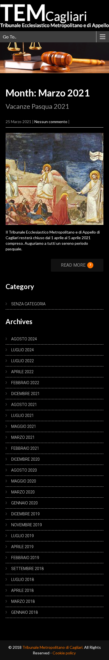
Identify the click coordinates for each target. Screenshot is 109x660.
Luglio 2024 (22, 350)
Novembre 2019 (26, 525)
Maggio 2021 (23, 426)
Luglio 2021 (22, 415)
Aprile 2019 (22, 546)
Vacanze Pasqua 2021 (37, 106)
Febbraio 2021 (25, 448)
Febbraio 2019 (25, 557)
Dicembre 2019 (25, 514)
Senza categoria (28, 304)
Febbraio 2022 (25, 382)
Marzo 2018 (23, 601)
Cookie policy (64, 652)
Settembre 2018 (27, 568)
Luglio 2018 (22, 579)
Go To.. (9, 36)
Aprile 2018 (22, 590)
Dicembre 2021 (25, 393)
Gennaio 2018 (24, 612)
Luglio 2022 (22, 361)
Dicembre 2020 (25, 459)
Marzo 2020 (23, 492)
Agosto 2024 (24, 339)
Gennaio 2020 (24, 503)
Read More (76, 265)
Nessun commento (50, 121)
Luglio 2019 (22, 536)
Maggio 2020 (23, 481)
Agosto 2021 (24, 404)
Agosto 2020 (24, 470)
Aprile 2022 (22, 372)
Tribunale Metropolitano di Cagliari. (53, 647)
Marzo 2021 (23, 437)
